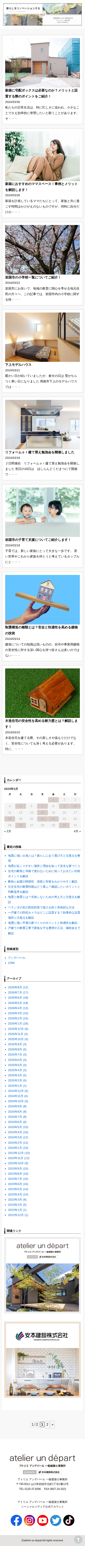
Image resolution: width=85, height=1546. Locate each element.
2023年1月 (15, 1209)
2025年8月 (15, 1049)
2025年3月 (15, 1075)
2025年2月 (15, 1080)
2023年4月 (15, 1194)
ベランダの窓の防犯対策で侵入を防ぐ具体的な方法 (41, 907)
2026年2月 (15, 1018)
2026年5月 (15, 1003)
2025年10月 (16, 1039)
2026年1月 (15, 1023)
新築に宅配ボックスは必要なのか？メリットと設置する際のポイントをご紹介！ (41, 93)
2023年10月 (16, 1163)
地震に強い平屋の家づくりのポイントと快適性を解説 (42, 922)
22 (53, 818)
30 (64, 825)
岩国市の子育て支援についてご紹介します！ (38, 539)
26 (20, 825)
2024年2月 (15, 1142)
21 (42, 818)
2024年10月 (16, 1101)
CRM (11, 963)
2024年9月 (15, 1106)
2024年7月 (15, 1116)
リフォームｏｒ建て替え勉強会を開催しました (39, 452)
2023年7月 (15, 1178)
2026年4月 (15, 1008)
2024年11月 (15, 1096)
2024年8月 (15, 1111)
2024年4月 (15, 1132)
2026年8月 (15, 987)
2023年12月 (16, 1153)
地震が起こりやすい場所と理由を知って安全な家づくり (44, 866)
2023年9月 (15, 1168)
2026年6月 (15, 997)
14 (42, 812)
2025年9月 (15, 1044)
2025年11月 (15, 1034)
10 (75, 806)
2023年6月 (15, 1184)
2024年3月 (15, 1137)
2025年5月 (15, 1065)
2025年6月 (15, 1059)
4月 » (77, 831)
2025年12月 (16, 1028)
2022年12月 (16, 1215)
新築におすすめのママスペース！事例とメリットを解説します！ (41, 187)
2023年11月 (15, 1158)
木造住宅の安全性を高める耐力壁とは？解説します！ (41, 723)
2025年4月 (15, 1070)
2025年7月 (15, 1054)
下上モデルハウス (18, 364)
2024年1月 (15, 1147)
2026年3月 (15, 1013)
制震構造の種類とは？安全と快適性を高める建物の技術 (41, 630)
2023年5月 (15, 1189)
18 (9, 818)
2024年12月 (16, 1091)
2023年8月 (15, 1173)
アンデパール (16, 957)
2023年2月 (15, 1204)
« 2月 (7, 831)
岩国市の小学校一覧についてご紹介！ (33, 277)
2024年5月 (15, 1127)
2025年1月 (15, 1085)
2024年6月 (15, 1122)
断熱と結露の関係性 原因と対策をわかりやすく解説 (42, 881)
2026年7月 (15, 992)
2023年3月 (15, 1199)
